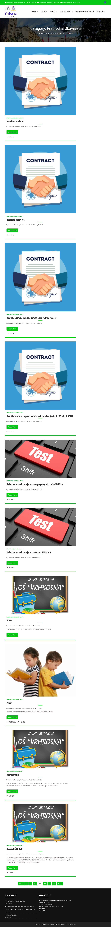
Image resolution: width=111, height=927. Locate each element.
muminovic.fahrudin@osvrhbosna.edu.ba (19, 126)
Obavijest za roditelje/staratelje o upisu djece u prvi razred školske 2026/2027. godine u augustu (21, 908)
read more (12, 132)
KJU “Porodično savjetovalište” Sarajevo (51, 906)
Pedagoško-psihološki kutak (84, 11)
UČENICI (11, 500)
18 (45, 884)
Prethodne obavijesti (15, 118)
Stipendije (42, 910)
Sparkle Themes (70, 924)
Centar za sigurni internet (46, 904)
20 (54, 884)
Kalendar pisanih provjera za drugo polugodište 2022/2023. (35, 484)
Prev (20, 884)
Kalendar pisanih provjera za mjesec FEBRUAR (29, 552)
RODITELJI (12, 722)
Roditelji (53, 11)
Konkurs (10, 137)
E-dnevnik (42, 908)
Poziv (9, 703)
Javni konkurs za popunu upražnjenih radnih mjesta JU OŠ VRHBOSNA (40, 416)
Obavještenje (13, 774)
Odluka (10, 620)
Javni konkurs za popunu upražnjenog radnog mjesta (32, 318)
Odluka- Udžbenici (12, 915)
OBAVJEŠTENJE (14, 848)
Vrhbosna (11, 13)
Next (59, 884)
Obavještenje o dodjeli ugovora (16, 901)
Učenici (43, 11)
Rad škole (33, 11)
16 (35, 884)
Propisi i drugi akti (65, 11)
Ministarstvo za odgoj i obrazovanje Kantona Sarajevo (55, 900)
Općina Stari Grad (44, 902)
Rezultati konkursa (16, 121)
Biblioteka (100, 11)
